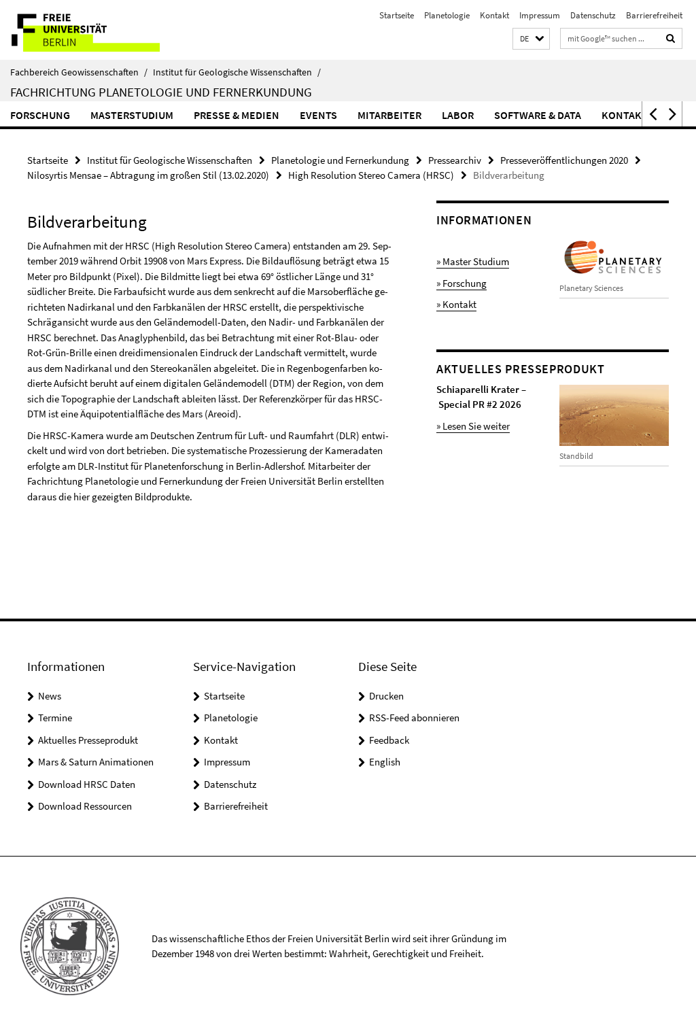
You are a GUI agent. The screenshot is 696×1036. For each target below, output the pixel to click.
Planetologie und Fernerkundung (340, 160)
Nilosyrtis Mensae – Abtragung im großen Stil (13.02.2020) (148, 175)
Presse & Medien (236, 115)
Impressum (539, 15)
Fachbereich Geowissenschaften (78, 72)
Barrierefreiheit (654, 15)
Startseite (396, 15)
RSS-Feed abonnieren (414, 717)
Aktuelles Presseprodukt (88, 739)
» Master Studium (472, 261)
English (384, 761)
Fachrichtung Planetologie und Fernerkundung (161, 92)
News (49, 695)
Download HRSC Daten (86, 784)
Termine (55, 717)
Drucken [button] (386, 695)
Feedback (389, 739)
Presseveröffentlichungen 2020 (564, 160)
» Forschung (461, 283)
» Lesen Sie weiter (473, 425)
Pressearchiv (454, 160)
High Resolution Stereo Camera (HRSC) (371, 175)
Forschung (40, 115)
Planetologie (447, 15)
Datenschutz (593, 15)
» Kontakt (456, 304)
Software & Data (537, 115)
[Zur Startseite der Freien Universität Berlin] (90, 30)
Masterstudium (131, 115)
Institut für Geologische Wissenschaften (237, 72)
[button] (531, 39)
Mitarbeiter (389, 115)
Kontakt (494, 15)
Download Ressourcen (85, 805)
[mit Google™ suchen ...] (671, 38)
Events (318, 115)
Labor (458, 115)
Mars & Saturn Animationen (96, 761)
